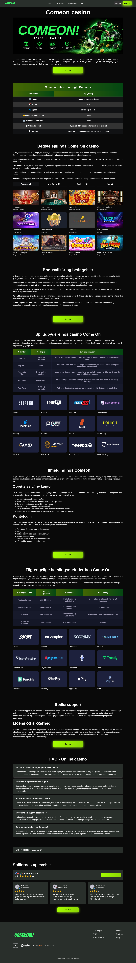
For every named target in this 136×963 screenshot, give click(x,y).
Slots (108, 184)
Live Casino (52, 184)
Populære (24, 184)
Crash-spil (80, 184)
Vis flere (68, 909)
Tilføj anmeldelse (111, 875)
